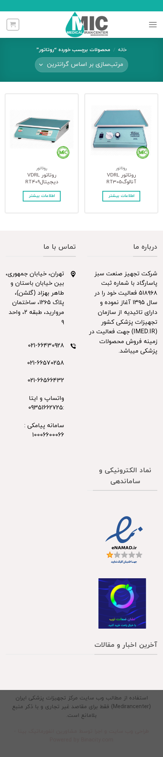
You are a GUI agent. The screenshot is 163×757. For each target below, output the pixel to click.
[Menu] (152, 24)
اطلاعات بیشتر (121, 196)
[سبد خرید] (12, 25)
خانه (122, 50)
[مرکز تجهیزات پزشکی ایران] (87, 24)
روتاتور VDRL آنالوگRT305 (121, 178)
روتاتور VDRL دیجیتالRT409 (41, 178)
